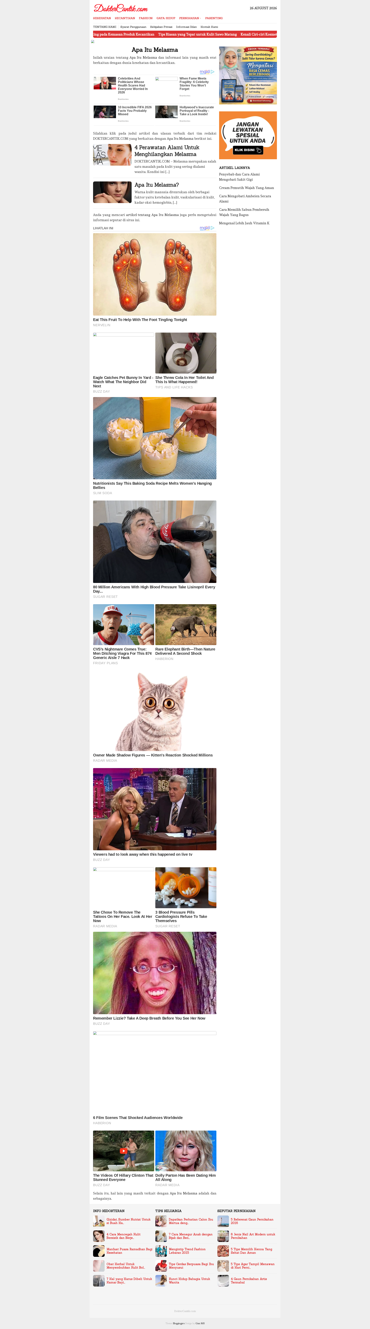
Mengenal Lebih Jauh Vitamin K (244, 223)
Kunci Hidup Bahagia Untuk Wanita (189, 1280)
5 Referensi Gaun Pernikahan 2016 (252, 1221)
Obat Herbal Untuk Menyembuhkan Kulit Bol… (126, 1265)
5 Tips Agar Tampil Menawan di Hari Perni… (253, 1265)
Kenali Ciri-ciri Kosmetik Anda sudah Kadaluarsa (214, 34)
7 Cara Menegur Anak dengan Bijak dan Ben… (191, 1236)
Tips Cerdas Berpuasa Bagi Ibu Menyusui (191, 1265)
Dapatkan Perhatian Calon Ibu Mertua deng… (191, 1221)
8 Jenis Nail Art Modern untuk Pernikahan (253, 1236)
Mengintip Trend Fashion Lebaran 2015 (187, 1251)
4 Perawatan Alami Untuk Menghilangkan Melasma (167, 150)
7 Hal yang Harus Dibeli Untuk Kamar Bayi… (129, 1280)
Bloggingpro (179, 1323)
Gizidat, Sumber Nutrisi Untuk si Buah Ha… (129, 1221)
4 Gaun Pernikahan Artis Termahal (249, 1280)
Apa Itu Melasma (143, 57)
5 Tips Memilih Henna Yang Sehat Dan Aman (251, 1251)
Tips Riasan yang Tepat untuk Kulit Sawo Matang (131, 34)
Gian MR (200, 1323)
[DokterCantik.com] (121, 7)
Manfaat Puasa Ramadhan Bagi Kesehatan (129, 1251)
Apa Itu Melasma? (157, 184)
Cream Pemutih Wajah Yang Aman (246, 188)
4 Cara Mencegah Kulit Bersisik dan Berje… (123, 1236)
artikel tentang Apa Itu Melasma (152, 215)
